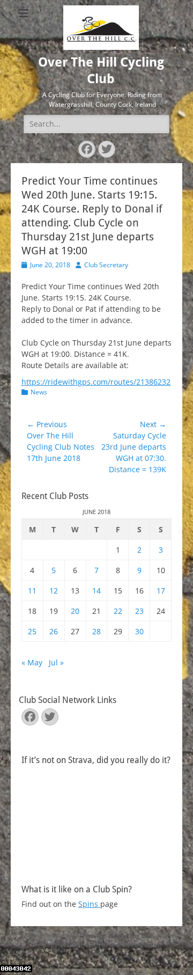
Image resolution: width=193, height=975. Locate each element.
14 (96, 590)
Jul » (56, 662)
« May (31, 662)
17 (161, 590)
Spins (89, 904)
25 (32, 631)
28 (96, 631)
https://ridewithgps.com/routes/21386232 (95, 382)
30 (139, 631)
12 (53, 590)
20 (75, 611)
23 (139, 611)
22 (118, 611)
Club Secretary (106, 264)
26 (53, 631)
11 (32, 590)
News (39, 392)
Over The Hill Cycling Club (117, 936)
